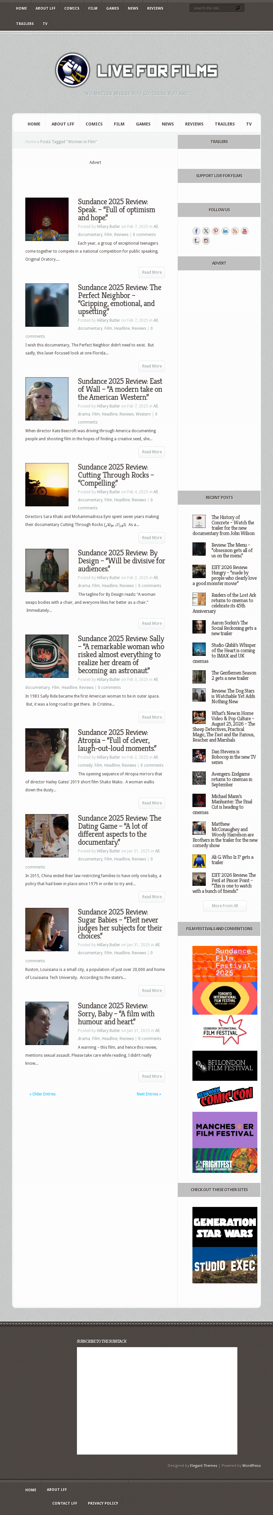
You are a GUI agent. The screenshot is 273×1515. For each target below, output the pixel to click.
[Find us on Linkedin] (225, 231)
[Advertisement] (103, 176)
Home (21, 8)
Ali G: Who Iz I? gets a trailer (232, 859)
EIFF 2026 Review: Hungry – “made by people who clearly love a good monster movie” (224, 575)
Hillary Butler (108, 226)
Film (93, 8)
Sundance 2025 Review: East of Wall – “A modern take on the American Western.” (120, 389)
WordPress (251, 1466)
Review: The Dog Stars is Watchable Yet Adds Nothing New (233, 696)
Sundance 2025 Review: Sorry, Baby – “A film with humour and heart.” (116, 1014)
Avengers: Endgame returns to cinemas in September (231, 779)
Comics (72, 8)
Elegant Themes (203, 1466)
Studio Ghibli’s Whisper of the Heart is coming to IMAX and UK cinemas (224, 653)
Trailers (25, 24)
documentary (90, 234)
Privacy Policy (103, 1503)
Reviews (155, 8)
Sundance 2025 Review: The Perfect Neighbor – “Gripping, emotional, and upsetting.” (119, 299)
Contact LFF (64, 1503)
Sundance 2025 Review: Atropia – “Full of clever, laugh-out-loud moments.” (117, 740)
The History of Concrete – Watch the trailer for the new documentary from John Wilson (223, 525)
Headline (122, 328)
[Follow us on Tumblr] (196, 241)
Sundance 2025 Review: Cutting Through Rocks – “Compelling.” (116, 475)
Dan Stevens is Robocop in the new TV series (233, 757)
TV (45, 24)
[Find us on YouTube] (245, 231)
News (133, 8)
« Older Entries (42, 1094)
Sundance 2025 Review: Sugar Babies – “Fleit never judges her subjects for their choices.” (120, 924)
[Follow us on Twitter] (206, 231)
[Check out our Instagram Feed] (206, 241)
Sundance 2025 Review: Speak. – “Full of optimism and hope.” (116, 210)
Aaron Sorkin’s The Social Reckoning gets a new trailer (233, 628)
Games (112, 8)
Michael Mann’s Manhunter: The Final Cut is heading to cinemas (222, 804)
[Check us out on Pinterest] (216, 231)
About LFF (46, 8)
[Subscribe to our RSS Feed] (235, 231)
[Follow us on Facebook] (196, 231)
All (155, 226)
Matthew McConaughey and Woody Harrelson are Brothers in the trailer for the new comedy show (224, 834)
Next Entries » (149, 1094)
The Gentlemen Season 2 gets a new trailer (233, 675)
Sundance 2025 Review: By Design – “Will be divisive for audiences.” (121, 561)
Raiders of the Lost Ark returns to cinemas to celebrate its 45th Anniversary (224, 602)
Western (143, 414)
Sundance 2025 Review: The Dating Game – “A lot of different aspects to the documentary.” (119, 830)
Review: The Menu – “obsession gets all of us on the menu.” (231, 550)
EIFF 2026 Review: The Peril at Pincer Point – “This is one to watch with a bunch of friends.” (224, 883)
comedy (85, 765)
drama (84, 414)
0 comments (144, 234)
